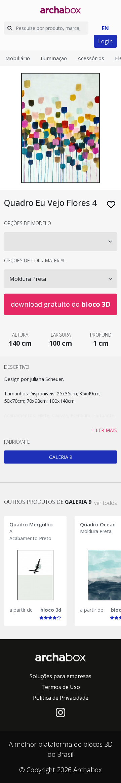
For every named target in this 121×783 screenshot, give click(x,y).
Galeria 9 (60, 457)
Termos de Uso (60, 687)
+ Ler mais (104, 430)
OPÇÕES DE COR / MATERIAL (35, 260)
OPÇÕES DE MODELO (27, 223)
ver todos (105, 503)
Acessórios (91, 58)
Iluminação (54, 58)
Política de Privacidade (60, 697)
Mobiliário (17, 58)
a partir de (21, 610)
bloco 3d (50, 610)
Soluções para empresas (60, 676)
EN (105, 28)
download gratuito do (61, 304)
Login (105, 41)
